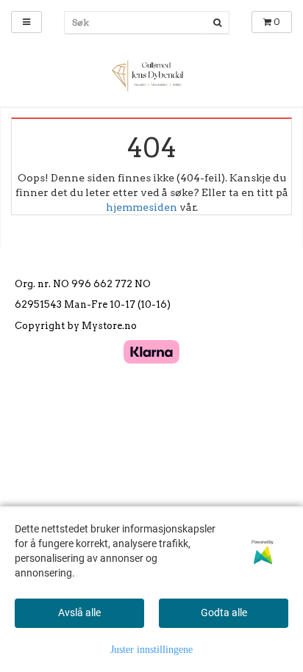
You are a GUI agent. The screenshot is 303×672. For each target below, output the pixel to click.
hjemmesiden (141, 207)
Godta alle (224, 612)
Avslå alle (79, 612)
